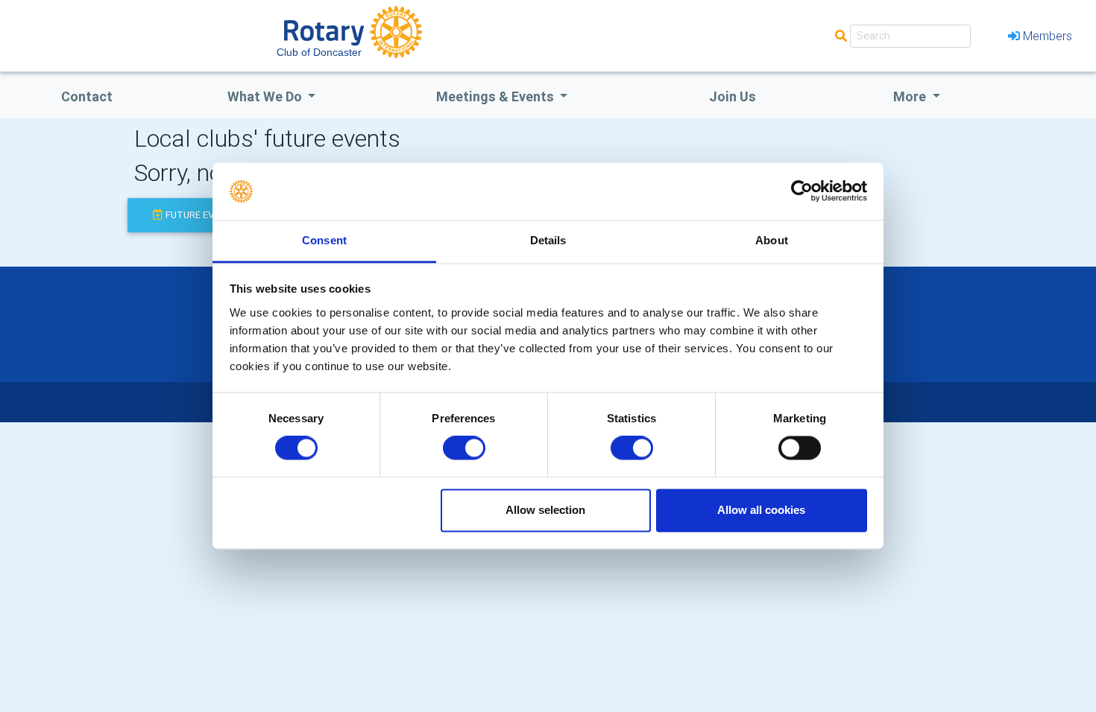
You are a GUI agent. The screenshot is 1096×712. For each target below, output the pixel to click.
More (911, 96)
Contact (87, 96)
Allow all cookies (761, 509)
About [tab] (771, 240)
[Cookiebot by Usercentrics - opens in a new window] (802, 191)
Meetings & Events (496, 96)
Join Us (732, 96)
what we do (266, 96)
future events (202, 215)
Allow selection (545, 509)
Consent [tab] (324, 240)
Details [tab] (548, 240)
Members (1047, 35)
